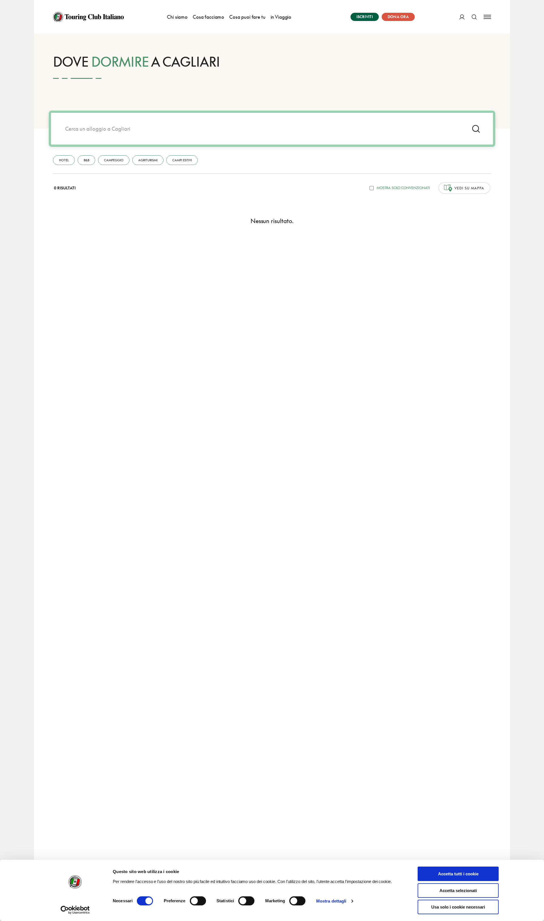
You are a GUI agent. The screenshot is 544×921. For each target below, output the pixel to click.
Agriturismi (148, 160)
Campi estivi (182, 160)
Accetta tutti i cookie (458, 873)
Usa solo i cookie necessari (458, 907)
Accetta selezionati (458, 890)
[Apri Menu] (487, 17)
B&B (86, 160)
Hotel (64, 160)
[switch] (198, 900)
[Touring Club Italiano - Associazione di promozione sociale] (88, 17)
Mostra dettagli (331, 901)
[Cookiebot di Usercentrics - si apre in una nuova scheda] (75, 910)
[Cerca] (474, 17)
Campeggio (114, 160)
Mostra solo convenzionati (403, 188)
